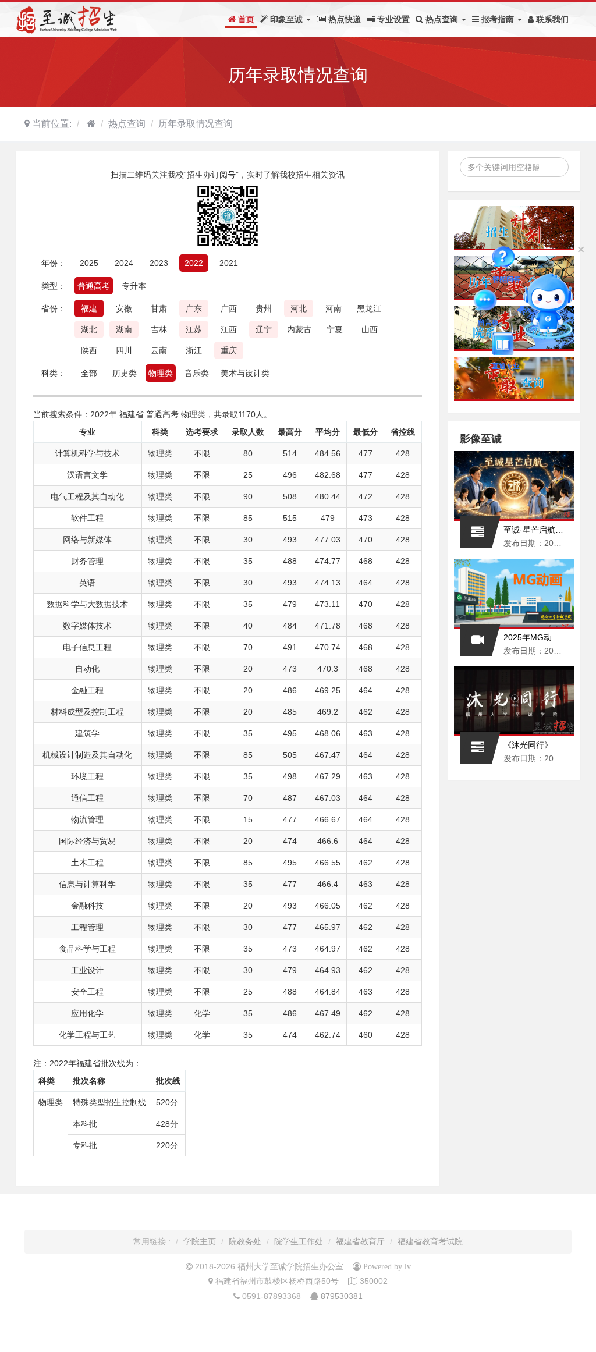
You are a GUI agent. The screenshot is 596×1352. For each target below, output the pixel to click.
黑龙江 (369, 308)
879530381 (342, 1296)
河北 (298, 308)
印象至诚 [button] (286, 19)
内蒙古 (299, 329)
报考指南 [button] (497, 19)
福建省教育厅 (360, 1241)
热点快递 (343, 19)
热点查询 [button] (441, 19)
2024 (124, 263)
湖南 (124, 329)
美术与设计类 (245, 373)
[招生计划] (514, 228)
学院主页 (199, 1241)
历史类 (124, 373)
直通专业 (506, 345)
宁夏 (335, 329)
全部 (89, 373)
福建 (89, 308)
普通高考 (93, 285)
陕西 (89, 350)
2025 (89, 263)
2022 (194, 263)
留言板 (488, 302)
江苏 (194, 329)
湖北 (89, 329)
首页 (245, 19)
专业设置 (392, 19)
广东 (194, 308)
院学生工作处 (298, 1241)
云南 (159, 350)
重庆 (229, 350)
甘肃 (159, 308)
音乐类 (197, 373)
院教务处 (245, 1241)
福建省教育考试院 (430, 1241)
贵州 (264, 308)
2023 (159, 263)
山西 (369, 329)
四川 (124, 350)
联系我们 (551, 19)
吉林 (159, 329)
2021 (228, 263)
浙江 (194, 350)
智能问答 (506, 259)
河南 (333, 308)
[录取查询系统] (514, 379)
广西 (229, 308)
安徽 (124, 308)
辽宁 (264, 329)
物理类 (160, 373)
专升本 (134, 285)
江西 (229, 329)
